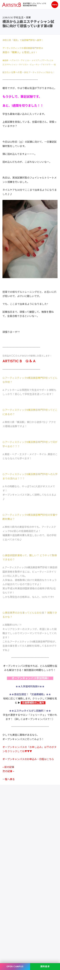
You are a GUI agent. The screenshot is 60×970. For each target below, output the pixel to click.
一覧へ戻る (8, 779)
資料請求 (45, 966)
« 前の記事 (8, 767)
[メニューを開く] (54, 4)
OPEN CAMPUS (15, 966)
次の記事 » (8, 771)
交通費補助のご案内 (32, 702)
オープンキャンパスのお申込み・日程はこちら (28, 759)
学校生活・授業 (22, 17)
